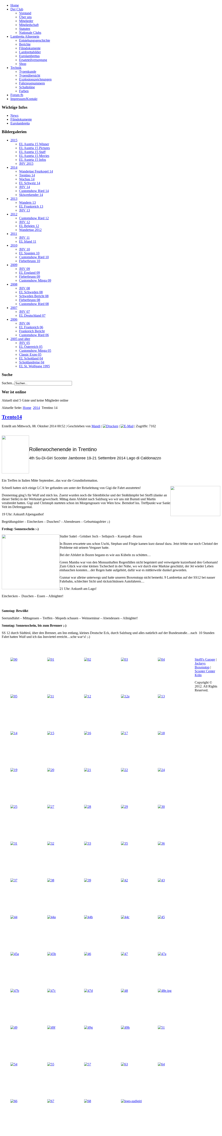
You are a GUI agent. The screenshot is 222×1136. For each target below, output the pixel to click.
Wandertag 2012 (30, 230)
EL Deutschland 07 (32, 315)
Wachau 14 (26, 179)
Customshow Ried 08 (34, 304)
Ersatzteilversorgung (33, 60)
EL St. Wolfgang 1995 (34, 366)
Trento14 (12, 417)
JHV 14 (24, 187)
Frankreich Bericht (32, 331)
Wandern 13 (27, 202)
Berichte (25, 44)
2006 (13, 319)
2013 (13, 198)
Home (14, 5)
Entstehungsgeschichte (34, 40)
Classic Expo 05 (30, 354)
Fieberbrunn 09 (29, 276)
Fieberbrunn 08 (29, 300)
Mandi (95, 426)
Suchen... (8, 383)
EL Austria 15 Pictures (34, 148)
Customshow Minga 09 (35, 280)
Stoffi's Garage (205, 659)
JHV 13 (24, 210)
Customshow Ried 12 (34, 218)
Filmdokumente (30, 48)
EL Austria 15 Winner (34, 144)
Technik (15, 67)
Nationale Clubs (30, 32)
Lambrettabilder (30, 52)
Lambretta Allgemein (24, 36)
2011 (13, 234)
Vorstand (25, 13)
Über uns (25, 17)
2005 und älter (20, 339)
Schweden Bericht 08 (34, 296)
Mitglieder (26, 21)
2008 (13, 284)
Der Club (16, 9)
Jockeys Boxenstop (202, 665)
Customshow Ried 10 (34, 257)
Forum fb (16, 95)
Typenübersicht (29, 75)
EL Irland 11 (27, 241)
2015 (13, 140)
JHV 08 (24, 288)
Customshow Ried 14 (34, 191)
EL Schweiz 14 (29, 183)
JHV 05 (24, 343)
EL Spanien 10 (29, 253)
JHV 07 (24, 311)
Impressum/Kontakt (23, 99)
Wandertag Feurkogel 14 (36, 171)
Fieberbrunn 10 (29, 261)
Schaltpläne (27, 87)
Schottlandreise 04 (31, 362)
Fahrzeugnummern (32, 83)
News (14, 115)
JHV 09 (24, 269)
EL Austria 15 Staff (32, 152)
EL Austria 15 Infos (32, 159)
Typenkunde (27, 71)
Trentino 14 (27, 175)
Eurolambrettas (29, 56)
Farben (24, 91)
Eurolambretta (20, 123)
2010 (13, 245)
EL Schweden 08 (31, 292)
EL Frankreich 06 (31, 327)
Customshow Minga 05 (35, 350)
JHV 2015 (26, 163)
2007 (13, 308)
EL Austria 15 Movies (34, 156)
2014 (13, 167)
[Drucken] (110, 426)
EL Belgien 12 (29, 226)
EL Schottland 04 (31, 358)
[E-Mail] (127, 426)
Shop (22, 64)
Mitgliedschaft (29, 25)
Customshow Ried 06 (34, 335)
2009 (13, 265)
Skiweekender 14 (31, 195)
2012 (13, 214)
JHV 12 (24, 222)
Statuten (24, 29)
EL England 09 (29, 272)
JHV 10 (24, 249)
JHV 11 (24, 237)
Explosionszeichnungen (35, 79)
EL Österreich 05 (30, 347)
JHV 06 (24, 323)
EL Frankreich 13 (31, 206)
